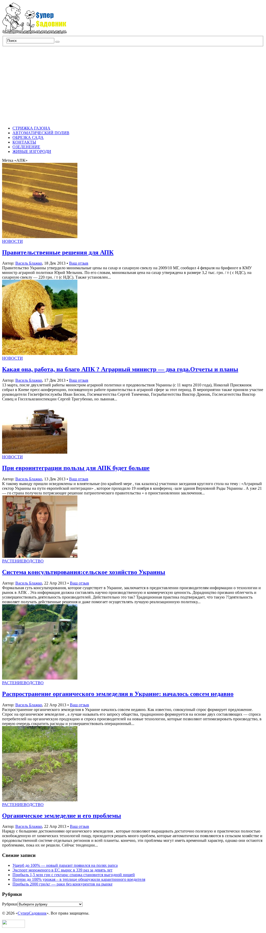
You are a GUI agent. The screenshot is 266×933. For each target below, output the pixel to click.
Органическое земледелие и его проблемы (61, 815)
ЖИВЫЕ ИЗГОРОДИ (31, 151)
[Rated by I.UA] (13, 926)
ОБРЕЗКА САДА (28, 137)
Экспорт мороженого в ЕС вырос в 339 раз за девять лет (62, 870)
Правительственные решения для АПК (58, 252)
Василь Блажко (28, 263)
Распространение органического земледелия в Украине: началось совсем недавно (118, 693)
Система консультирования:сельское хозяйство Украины (83, 572)
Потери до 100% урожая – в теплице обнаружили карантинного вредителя (78, 879)
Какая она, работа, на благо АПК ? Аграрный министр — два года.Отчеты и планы (120, 369)
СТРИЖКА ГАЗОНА (31, 128)
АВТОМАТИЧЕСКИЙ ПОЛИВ (40, 133)
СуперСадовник (32, 913)
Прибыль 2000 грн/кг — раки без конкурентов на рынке (62, 884)
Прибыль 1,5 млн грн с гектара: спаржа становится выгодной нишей (73, 874)
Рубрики (9, 904)
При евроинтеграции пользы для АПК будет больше (76, 468)
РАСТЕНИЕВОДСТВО (23, 561)
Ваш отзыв (78, 263)
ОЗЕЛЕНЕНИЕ (26, 147)
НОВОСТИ (12, 241)
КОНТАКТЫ (24, 142)
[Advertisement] (133, 85)
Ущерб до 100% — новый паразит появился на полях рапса (65, 865)
